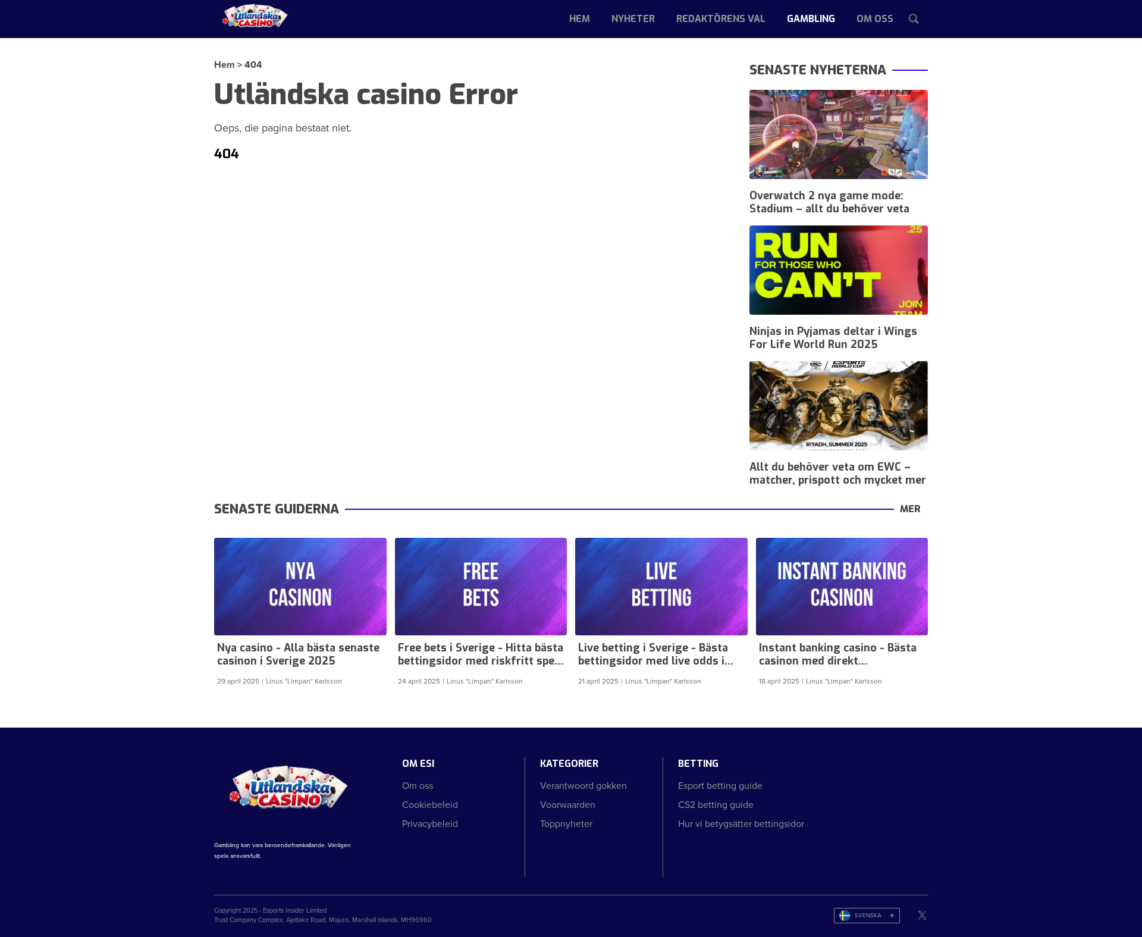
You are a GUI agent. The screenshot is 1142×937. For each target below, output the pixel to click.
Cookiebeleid (430, 804)
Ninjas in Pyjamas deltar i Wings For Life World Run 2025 (833, 338)
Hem (579, 18)
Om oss (875, 18)
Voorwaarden (567, 804)
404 (253, 64)
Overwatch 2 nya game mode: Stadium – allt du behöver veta (829, 202)
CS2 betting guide (716, 804)
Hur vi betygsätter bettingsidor (741, 824)
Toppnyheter (566, 824)
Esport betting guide (720, 785)
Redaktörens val (720, 18)
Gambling (811, 18)
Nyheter (633, 18)
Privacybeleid (430, 824)
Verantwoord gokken (583, 785)
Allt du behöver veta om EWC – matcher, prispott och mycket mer (837, 473)
